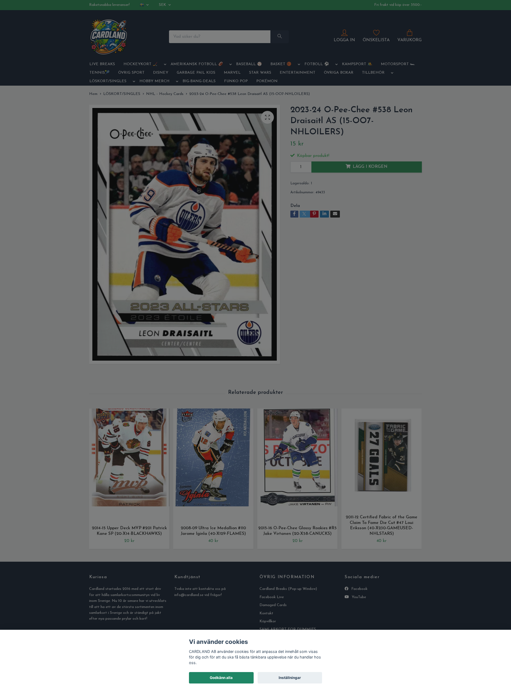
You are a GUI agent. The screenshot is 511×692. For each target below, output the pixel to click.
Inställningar (290, 678)
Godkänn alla (221, 678)
